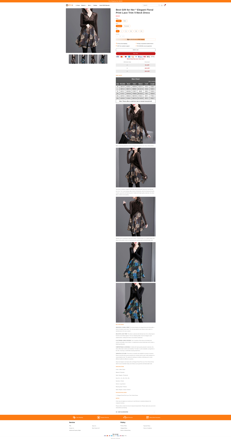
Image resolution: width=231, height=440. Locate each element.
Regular (119, 26)
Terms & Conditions (147, 428)
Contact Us (71, 428)
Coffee (118, 20)
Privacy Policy (124, 425)
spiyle (119, 438)
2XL (131, 31)
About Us (94, 425)
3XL (136, 31)
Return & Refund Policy (126, 430)
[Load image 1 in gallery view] (73, 59)
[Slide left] (67, 59)
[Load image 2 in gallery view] (83, 59)
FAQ (70, 425)
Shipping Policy (124, 428)
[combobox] (151, 5)
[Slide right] (109, 59)
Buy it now (136, 53)
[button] (84, 5)
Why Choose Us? (96, 428)
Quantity (117, 34)
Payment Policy (146, 425)
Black (125, 20)
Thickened (126, 26)
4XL (141, 31)
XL (126, 31)
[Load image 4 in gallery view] (102, 59)
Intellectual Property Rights (75, 430)
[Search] (159, 5)
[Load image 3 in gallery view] (93, 59)
